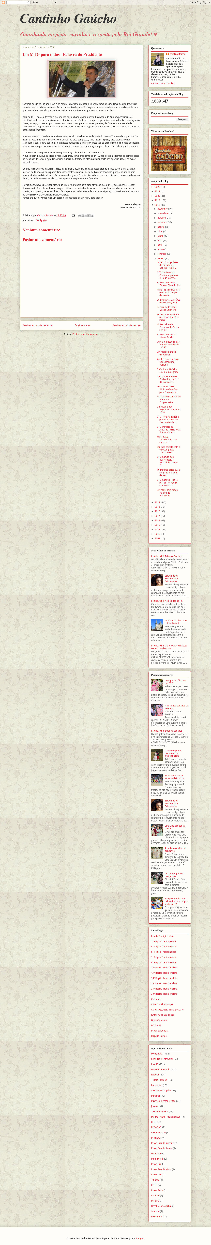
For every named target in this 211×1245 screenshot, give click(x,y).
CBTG (154, 1185)
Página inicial (82, 325)
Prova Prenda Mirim (161, 1169)
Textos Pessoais (159, 1080)
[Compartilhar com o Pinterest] (92, 215)
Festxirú (155, 1200)
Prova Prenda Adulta (161, 1148)
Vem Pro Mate (158, 1132)
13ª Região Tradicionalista (164, 973)
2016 (158, 507)
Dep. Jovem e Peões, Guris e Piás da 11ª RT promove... (168, 379)
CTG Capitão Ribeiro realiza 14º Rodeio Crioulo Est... (167, 483)
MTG (153, 1122)
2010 (158, 534)
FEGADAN (156, 1127)
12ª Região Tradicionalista (164, 967)
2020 (158, 196)
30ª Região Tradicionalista (164, 993)
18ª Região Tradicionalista (164, 978)
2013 (158, 520)
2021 (158, 191)
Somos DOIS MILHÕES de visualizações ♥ (168, 301)
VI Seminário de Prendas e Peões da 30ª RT (168, 327)
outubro (162, 217)
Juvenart (155, 1106)
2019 (158, 200)
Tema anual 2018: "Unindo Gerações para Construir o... (167, 389)
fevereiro (162, 254)
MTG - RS (156, 1025)
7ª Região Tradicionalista (163, 957)
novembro (163, 213)
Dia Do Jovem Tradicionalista (165, 1116)
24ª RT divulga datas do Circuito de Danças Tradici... (167, 265)
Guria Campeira (159, 1020)
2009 (158, 538)
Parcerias (155, 1095)
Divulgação (41, 220)
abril (160, 245)
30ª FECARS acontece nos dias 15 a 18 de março (168, 317)
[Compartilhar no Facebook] (89, 215)
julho (160, 231)
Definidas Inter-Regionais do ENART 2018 (169, 409)
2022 (158, 187)
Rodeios (155, 1074)
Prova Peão (157, 1190)
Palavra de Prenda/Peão (163, 1101)
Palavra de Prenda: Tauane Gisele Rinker (169, 284)
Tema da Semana (159, 1111)
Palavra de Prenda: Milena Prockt (166, 336)
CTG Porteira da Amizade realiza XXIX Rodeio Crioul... (169, 430)
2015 (158, 511)
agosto (161, 227)
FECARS (155, 1195)
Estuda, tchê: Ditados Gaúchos (166, 556)
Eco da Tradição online (162, 936)
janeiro (161, 258)
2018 (158, 205)
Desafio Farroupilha (161, 1206)
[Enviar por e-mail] (79, 215)
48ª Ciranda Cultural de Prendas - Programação (169, 399)
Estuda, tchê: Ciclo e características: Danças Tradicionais (169, 647)
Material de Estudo (160, 1069)
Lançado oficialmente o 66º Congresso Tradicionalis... (168, 450)
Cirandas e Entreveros (162, 1059)
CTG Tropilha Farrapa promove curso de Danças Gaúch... (168, 419)
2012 (158, 525)
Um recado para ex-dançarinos (167, 353)
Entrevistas (156, 1085)
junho (161, 235)
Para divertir (157, 1158)
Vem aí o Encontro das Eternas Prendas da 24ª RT (168, 344)
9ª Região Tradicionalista (163, 962)
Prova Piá (156, 1164)
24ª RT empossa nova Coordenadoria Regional (168, 362)
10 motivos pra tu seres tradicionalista (174, 777)
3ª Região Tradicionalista (163, 946)
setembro (163, 222)
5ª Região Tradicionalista (163, 952)
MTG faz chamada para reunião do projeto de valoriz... (169, 292)
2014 (158, 516)
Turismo (155, 1179)
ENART (155, 1064)
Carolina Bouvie (177, 54)
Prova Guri (156, 1174)
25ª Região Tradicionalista (164, 988)
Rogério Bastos (158, 1036)
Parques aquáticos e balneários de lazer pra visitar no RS (176, 901)
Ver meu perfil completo (163, 83)
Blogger (139, 1238)
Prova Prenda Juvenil (161, 1143)
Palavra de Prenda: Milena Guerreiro (166, 308)
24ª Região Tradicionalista (164, 983)
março (161, 249)
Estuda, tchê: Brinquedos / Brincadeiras (171, 578)
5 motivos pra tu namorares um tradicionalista (173, 753)
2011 (158, 529)
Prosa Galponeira (159, 1030)
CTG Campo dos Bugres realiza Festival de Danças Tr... (167, 461)
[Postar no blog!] (82, 215)
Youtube (155, 1211)
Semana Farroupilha (161, 1090)
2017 (158, 502)
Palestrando (157, 1216)
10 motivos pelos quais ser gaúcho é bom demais (168, 472)
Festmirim (156, 1153)
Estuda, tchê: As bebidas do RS (167, 601)
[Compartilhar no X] (86, 215)
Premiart (155, 1137)
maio (160, 240)
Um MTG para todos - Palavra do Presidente (168, 493)
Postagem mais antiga (127, 325)
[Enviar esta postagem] (73, 215)
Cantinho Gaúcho (68, 18)
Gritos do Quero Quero (162, 1015)
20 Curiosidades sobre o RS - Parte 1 (176, 622)
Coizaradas (156, 999)
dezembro (163, 208)
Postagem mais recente (37, 325)
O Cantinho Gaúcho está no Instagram (167, 370)
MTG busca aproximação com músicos (167, 440)
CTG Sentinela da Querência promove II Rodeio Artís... (168, 275)
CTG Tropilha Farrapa (162, 1004)
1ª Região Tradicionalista (163, 941)
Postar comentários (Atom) (85, 334)
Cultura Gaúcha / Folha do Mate (167, 1009)
